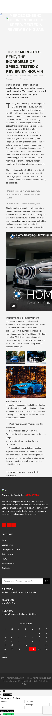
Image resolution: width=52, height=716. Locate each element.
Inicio (4, 540)
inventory (22, 472)
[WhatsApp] (4, 714)
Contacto (6, 568)
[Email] (12, 707)
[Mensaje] (37, 707)
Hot (28, 76)
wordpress (11, 476)
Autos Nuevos (8, 554)
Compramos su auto (11, 549)
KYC (5, 559)
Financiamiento (8, 563)
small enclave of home (23, 221)
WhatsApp (9, 714)
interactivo (38, 76)
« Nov (4, 657)
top (29, 472)
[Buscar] (46, 581)
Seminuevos (7, 545)
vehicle (35, 472)
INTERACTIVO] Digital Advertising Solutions (33, 682)
